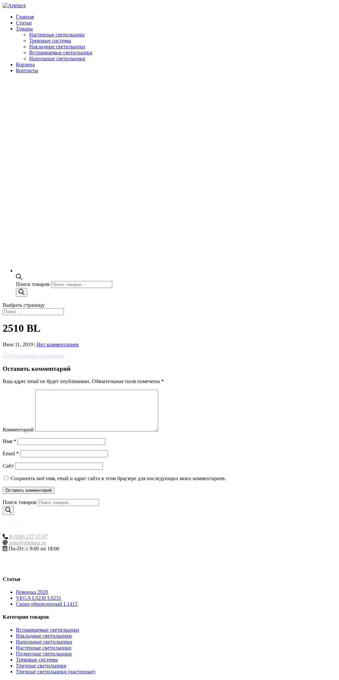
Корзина (25, 64)
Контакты (27, 70)
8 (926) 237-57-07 (28, 536)
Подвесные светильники (44, 653)
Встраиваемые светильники (60, 52)
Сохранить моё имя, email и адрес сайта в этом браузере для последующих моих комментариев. (118, 478)
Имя (9, 441)
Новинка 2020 (32, 592)
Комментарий (18, 429)
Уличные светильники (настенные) (55, 671)
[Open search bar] (19, 278)
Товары (24, 28)
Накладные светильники (57, 46)
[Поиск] (21, 292)
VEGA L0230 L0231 (38, 598)
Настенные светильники (57, 34)
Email (11, 453)
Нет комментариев (58, 344)
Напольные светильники (57, 58)
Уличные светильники (41, 665)
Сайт (8, 466)
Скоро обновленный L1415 (46, 604)
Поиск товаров (33, 284)
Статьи (24, 23)
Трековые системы (50, 40)
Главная (25, 17)
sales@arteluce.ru (27, 542)
